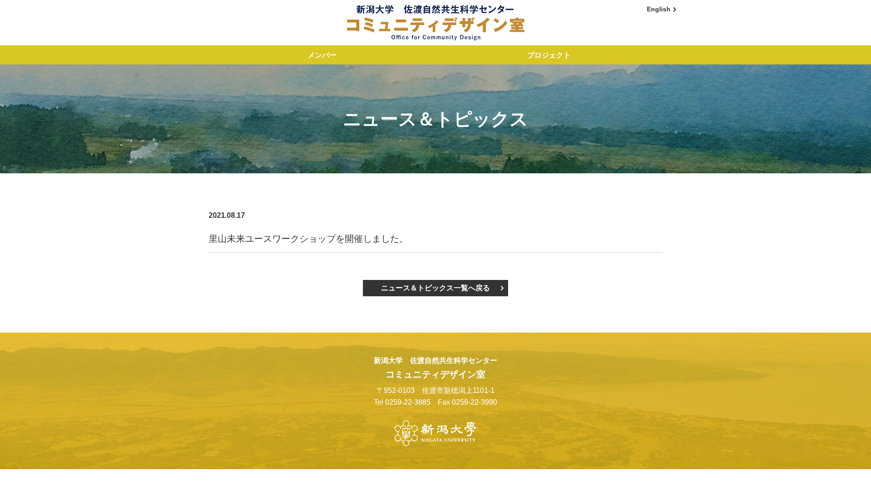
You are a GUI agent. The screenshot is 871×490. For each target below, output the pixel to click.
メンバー (322, 55)
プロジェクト (549, 55)
